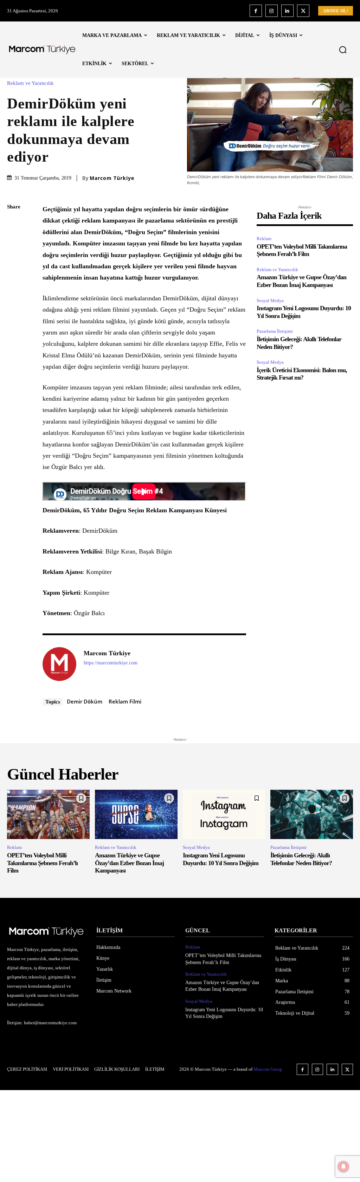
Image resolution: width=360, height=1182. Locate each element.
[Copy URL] (14, 323)
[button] (343, 49)
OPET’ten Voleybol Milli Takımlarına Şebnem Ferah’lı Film (302, 250)
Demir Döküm (84, 701)
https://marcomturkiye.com (110, 662)
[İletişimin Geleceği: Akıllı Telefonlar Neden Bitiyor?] (311, 814)
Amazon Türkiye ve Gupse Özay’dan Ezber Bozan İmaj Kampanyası (301, 281)
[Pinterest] (14, 257)
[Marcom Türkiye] (59, 664)
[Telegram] (14, 307)
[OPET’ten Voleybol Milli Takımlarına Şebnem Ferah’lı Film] (48, 814)
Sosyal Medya (270, 300)
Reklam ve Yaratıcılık (30, 83)
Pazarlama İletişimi (275, 331)
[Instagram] (271, 11)
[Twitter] (303, 11)
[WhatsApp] (14, 274)
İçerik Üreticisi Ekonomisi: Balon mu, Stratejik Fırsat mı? (302, 374)
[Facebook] (256, 11)
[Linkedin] (287, 11)
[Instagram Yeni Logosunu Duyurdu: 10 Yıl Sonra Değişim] (224, 814)
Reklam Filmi (125, 701)
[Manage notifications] (343, 1166)
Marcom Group (267, 1069)
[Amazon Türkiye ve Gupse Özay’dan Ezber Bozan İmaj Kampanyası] (136, 814)
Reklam (264, 238)
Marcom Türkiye (112, 178)
